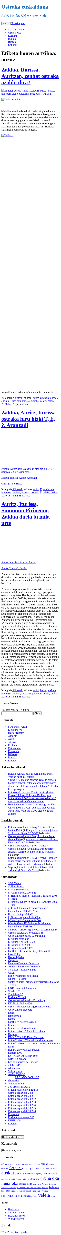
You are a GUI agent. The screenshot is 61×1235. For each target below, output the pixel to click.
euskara (5, 400)
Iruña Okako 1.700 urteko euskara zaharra (30, 1040)
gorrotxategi (50, 1173)
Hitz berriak (14, 1015)
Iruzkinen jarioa (16, 1215)
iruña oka (16, 400)
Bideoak (12, 41)
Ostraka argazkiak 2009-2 (22, 1098)
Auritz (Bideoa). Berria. (14, 568)
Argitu (11, 739)
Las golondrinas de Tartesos (23, 1062)
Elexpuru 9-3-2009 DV (20, 948)
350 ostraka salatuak (19, 1086)
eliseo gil (27, 1168)
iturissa (26, 400)
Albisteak (17, 397)
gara (39, 1174)
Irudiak (12, 38)
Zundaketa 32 (15, 994)
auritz (36, 397)
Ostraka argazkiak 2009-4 (22, 1105)
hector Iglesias (16, 1179)
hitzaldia (26, 1179)
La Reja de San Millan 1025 (23, 1055)
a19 (2, 1164)
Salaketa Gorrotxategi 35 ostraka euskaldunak (32, 929)
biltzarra (50, 1164)
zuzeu (53, 1196)
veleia (43, 400)
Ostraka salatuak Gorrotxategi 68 (25, 932)
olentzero (21, 1190)
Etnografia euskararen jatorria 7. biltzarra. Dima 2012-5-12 (33, 832)
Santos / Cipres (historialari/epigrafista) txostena (33, 981)
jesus (29, 1183)
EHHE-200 (14, 1120)
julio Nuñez (42, 1184)
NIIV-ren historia (17, 1058)
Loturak (12, 44)
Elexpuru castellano (18, 938)
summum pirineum (32, 693)
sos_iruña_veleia (11, 1195)
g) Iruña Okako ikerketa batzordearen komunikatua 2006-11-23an (28, 910)
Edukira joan (18, 23)
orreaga (25, 492)
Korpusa (12, 1034)
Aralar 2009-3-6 (16, 1074)
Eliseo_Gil (38, 1168)
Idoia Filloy (14, 954)
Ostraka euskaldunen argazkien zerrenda (29, 1006)
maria (9, 1190)
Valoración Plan (16, 1083)
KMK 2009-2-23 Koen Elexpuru (26, 1037)
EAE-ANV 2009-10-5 (27, 1077)
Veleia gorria (15, 1071)
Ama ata (12, 735)
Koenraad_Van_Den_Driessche (29, 1188)
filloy (34, 1174)
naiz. (14, 1191)
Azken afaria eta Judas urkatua (24, 864)
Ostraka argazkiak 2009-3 (22, 1102)
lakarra (45, 1187)
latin (52, 1187)
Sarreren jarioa (16, 1212)
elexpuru (15, 1168)
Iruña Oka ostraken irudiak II (23, 1028)
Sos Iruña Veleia (17, 29)
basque (37, 1164)
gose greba (5, 1179)
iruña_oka (9, 1183)
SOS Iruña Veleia (17, 726)
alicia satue (9, 1164)
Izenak (11, 1012)
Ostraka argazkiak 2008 (21, 1092)
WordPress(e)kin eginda (14, 1232)
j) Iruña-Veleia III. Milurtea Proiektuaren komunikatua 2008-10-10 (29, 925)
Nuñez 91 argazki (17, 978)
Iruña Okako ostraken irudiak (23, 1049)
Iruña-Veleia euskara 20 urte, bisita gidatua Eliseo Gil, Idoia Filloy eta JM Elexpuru (31, 794)
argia (23, 1164)
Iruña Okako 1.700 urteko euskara (26, 1031)
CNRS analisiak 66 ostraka (22, 988)
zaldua (51, 400)
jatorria (22, 1183)
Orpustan (13, 960)
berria (43, 690)
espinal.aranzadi (48, 397)
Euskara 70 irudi (17, 997)
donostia (4, 1168)
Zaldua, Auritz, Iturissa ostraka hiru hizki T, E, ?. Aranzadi (28, 418)
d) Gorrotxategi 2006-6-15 (22, 892)
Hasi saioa (13, 1209)
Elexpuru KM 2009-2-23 (21, 941)
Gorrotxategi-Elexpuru (20, 1009)
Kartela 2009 (15, 1052)
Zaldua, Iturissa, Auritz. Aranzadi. (19, 477)
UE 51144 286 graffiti (20, 1003)
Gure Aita (13, 1080)
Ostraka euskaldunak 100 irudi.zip (26, 1000)
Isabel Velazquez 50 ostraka (23, 975)
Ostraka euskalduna (24, 7)
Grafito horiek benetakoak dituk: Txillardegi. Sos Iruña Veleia (31, 869)
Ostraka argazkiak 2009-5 (22, 1108)
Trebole (12, 985)
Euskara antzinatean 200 (21, 1117)
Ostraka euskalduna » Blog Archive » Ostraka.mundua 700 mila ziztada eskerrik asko (30, 848)
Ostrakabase (14, 32)
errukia (52, 1168)
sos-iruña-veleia (40, 1191)
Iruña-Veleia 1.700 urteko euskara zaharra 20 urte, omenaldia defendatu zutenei (32, 800)
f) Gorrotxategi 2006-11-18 (22, 914)
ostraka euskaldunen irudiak (23, 1089)
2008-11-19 (14, 1065)
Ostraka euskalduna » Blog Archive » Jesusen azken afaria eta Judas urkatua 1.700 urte (32, 859)
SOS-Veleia (14, 883)
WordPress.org (16, 1218)
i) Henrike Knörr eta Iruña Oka (24, 920)
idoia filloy (35, 1179)
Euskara (12, 35)
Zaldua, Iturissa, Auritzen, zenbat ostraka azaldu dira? (30, 76)
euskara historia (24, 1174)
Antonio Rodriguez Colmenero (24, 966)
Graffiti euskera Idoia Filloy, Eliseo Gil (29, 951)
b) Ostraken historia (18, 889)
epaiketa (46, 1168)
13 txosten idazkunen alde (22, 969)
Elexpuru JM (15, 729)
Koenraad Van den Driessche (23, 963)
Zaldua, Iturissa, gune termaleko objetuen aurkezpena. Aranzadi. (28, 92)
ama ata (17, 1164)
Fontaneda (13, 751)
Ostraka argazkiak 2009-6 (22, 1111)
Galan (11, 972)
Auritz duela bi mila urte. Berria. (18, 562)
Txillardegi (28, 1196)
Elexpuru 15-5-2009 (19, 944)
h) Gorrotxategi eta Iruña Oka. (24, 917)
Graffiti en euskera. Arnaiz (22, 1021)
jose (34, 1184)
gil (42, 1174)
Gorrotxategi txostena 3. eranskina (36, 851)
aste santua (29, 1164)
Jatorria (12, 742)
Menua (6, 23)
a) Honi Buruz (16, 886)
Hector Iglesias (16, 732)
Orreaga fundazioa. (11, 483)
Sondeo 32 (14, 991)
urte (35, 1196)
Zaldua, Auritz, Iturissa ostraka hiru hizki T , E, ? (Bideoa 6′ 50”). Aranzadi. (27, 470)
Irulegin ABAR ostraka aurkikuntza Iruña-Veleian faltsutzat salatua (30, 775)
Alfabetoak (14, 1068)
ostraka (35, 400)
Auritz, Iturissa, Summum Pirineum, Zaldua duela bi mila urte (25, 513)
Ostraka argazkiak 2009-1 (22, 1095)
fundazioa (48, 489)
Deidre (11, 1018)
